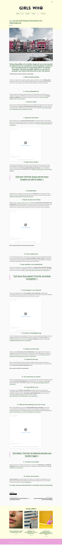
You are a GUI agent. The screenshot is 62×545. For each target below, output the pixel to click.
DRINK (17, 13)
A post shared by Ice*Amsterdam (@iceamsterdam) (25, 159)
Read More (31, 535)
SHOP (16, 529)
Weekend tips (31, 529)
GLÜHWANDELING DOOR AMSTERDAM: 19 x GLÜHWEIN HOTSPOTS (19, 499)
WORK (33, 13)
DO (38, 13)
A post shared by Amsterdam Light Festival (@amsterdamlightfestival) (25, 241)
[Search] (52, 2)
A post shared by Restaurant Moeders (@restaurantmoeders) (25, 330)
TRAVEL (28, 13)
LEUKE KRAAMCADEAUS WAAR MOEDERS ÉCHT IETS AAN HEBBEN (43, 499)
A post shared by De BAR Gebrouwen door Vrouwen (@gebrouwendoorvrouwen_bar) (25, 446)
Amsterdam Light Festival (22, 202)
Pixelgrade (33, 542)
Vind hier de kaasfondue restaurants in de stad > (21, 196)
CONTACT (43, 13)
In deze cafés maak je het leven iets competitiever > (37, 270)
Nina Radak (10, 25)
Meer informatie (27, 482)
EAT (23, 13)
